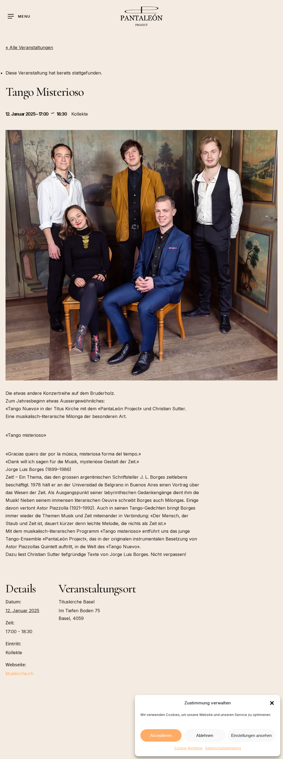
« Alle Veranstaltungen (29, 47)
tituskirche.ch (19, 673)
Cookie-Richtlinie (188, 748)
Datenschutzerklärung (223, 748)
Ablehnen (204, 735)
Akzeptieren (161, 735)
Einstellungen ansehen (251, 735)
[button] (272, 703)
